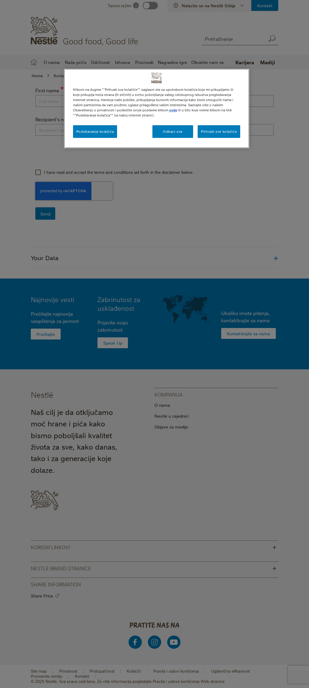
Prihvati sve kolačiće (219, 131)
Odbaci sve (173, 131)
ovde (173, 110)
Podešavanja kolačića (95, 131)
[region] (156, 108)
